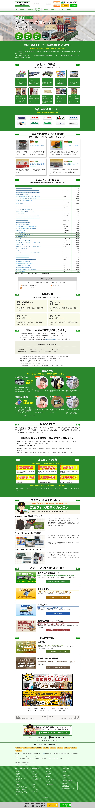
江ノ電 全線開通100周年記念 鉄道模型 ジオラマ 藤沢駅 (27, 192)
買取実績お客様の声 (37, 9)
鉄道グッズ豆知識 (66, 775)
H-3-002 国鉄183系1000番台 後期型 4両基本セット (26, 269)
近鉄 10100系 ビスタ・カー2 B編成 (23, 265)
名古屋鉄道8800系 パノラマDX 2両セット (24, 263)
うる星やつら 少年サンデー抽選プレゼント (24, 209)
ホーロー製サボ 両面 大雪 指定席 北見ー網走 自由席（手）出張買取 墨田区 (37, 165)
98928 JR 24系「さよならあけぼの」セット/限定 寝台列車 (28, 242)
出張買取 (18, 771)
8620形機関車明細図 (20, 213)
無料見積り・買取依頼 (20, 778)
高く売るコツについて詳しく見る (58, 597)
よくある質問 (18, 781)
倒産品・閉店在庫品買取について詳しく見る (58, 667)
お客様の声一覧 (58, 613)
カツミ (48, 771)
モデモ (48, 781)
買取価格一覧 (34, 791)
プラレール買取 (35, 779)
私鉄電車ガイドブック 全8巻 (22, 220)
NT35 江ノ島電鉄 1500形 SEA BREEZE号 (24, 234)
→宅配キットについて (29, 416)
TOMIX (48, 776)
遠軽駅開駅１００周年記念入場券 (22, 194)
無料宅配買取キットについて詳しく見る (58, 630)
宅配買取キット (19, 774)
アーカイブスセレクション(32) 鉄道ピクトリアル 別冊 (27, 215)
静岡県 (46, 747)
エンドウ (49, 773)
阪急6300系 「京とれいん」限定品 (23, 222)
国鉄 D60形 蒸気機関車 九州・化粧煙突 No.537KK (26, 259)
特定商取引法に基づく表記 (21, 787)
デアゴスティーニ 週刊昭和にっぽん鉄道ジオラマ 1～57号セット (29, 198)
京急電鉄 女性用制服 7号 (21, 248)
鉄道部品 (33, 771)
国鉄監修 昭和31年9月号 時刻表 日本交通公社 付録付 (28, 218)
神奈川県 (39, 747)
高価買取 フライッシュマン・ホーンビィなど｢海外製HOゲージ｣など (37, 144)
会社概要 (69, 9)
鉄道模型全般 (50, 784)
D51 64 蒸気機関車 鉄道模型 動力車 (23, 236)
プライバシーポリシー (50, 339)
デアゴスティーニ (35, 789)
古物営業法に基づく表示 (21, 791)
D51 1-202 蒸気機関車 (20, 271)
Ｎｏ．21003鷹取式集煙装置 (21, 232)
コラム (64, 777)
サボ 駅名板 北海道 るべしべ (21, 250)
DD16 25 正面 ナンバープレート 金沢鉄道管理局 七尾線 (28, 252)
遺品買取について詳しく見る (58, 651)
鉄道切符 (33, 786)
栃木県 (60, 747)
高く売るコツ (18, 782)
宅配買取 (18, 773)
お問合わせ (18, 776)
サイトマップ (18, 794)
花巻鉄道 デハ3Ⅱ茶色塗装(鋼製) (22, 257)
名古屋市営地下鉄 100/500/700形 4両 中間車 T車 (26, 228)
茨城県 (53, 747)
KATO (48, 774)
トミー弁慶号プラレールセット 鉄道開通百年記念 (26, 226)
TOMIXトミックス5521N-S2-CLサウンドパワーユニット (27, 190)
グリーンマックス (51, 779)
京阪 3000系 (18, 238)
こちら (43, 753)
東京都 (18, 747)
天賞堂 (48, 769)
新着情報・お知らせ (67, 778)
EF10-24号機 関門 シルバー (21, 230)
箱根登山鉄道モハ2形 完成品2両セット (23, 261)
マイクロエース (50, 778)
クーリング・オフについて (21, 792)
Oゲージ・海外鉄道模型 (36, 778)
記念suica (34, 784)
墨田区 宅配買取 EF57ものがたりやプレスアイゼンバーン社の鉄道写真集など (71, 145)
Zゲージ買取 (34, 776)
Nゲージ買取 (34, 774)
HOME (17, 13)
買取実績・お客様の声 (67, 780)
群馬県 (66, 747)
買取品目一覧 (34, 769)
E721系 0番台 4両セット (21, 244)
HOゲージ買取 (34, 773)
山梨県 (18, 750)
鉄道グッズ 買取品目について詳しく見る (58, 581)
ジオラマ (33, 781)
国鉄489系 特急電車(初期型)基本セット (24, 267)
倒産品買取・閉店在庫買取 (68, 769)
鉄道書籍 (33, 782)
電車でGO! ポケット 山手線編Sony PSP (24, 200)
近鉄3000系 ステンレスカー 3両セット (23, 240)
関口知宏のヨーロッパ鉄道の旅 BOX (23, 206)
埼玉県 (25, 747)
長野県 (73, 747)
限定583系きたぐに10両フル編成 (22, 224)
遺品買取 (65, 771)
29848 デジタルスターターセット (22, 254)
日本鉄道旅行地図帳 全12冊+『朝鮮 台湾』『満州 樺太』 (28, 196)
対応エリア (53, 9)
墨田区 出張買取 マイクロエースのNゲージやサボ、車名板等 (71, 164)
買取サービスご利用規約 (21, 789)
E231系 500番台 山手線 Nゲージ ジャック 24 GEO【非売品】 (28, 246)
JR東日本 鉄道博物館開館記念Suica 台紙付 (25, 211)
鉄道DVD (33, 787)
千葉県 (32, 747)
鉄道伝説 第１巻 (19, 203)
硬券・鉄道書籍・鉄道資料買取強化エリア (37, 13)
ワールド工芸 (50, 782)
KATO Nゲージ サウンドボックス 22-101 (24, 188)
